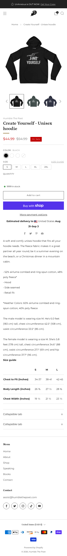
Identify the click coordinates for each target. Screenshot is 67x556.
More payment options (33, 214)
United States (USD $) (32, 524)
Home (15, 24)
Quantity (8, 174)
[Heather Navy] (18, 155)
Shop (6, 462)
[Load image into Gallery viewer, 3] (50, 101)
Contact (8, 479)
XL (35, 167)
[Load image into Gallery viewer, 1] (16, 101)
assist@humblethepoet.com (20, 497)
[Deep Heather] (23, 155)
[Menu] (5, 13)
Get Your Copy (48, 4)
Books (7, 474)
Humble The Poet (13, 118)
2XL (46, 167)
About (6, 457)
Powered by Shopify (33, 547)
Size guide (57, 162)
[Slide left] (7, 101)
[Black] (6, 155)
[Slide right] (60, 101)
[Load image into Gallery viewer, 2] (33, 101)
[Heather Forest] (12, 155)
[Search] (62, 13)
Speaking (8, 468)
